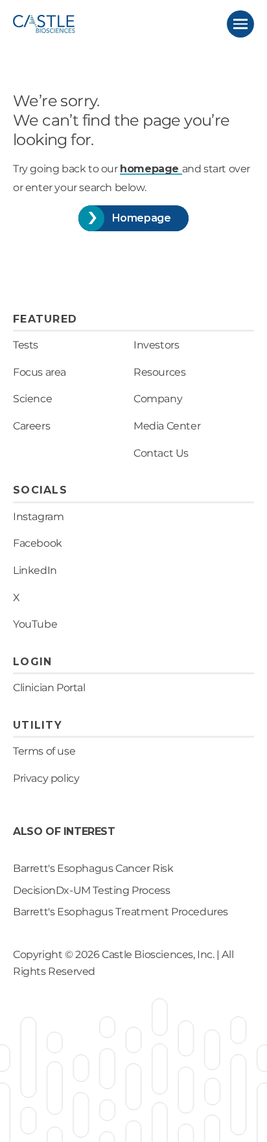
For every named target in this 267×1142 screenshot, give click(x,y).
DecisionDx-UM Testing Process (91, 890)
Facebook (37, 543)
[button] (240, 24)
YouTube (35, 624)
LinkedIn (35, 570)
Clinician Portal (49, 687)
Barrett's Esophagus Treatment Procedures (120, 912)
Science (32, 399)
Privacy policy (46, 778)
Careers (31, 426)
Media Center (167, 426)
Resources (159, 372)
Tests (25, 345)
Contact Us (161, 453)
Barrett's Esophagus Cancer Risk (93, 868)
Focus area (39, 372)
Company (158, 399)
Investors (156, 345)
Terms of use (44, 751)
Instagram (38, 516)
